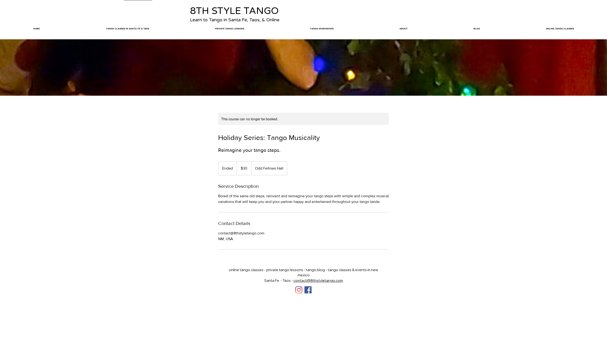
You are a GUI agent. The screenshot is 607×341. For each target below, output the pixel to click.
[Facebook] (308, 289)
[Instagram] (298, 289)
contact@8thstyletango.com (318, 280)
